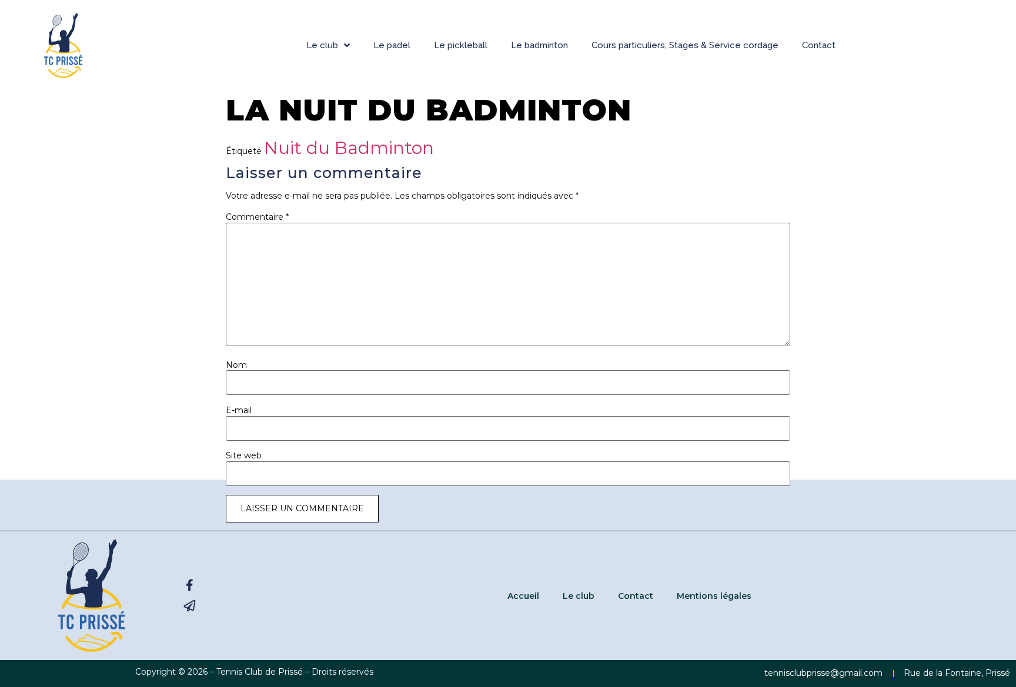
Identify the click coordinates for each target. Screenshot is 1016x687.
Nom (236, 365)
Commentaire (257, 217)
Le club (322, 45)
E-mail (239, 410)
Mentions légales (714, 596)
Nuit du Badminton (349, 148)
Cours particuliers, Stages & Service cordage (684, 45)
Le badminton (539, 45)
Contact (818, 45)
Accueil (523, 596)
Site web (244, 455)
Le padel (391, 45)
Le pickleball (460, 45)
